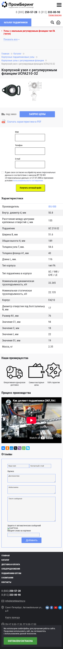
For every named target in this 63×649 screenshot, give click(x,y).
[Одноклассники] (7, 448)
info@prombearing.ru (15, 601)
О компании (7, 578)
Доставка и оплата (10, 564)
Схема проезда (55, 15)
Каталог (17, 53)
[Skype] (28, 448)
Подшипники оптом (11, 573)
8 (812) (49, 12)
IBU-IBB (52, 206)
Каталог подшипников (16, 22)
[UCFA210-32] (11, 91)
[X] (15, 448)
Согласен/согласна (20, 640)
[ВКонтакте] (3, 448)
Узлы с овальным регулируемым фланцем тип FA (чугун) (29, 32)
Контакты (6, 582)
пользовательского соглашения (28, 180)
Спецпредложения (10, 569)
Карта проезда (12, 617)
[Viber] (19, 448)
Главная (5, 53)
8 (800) (26, 12)
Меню (59, 5)
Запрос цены (37, 114)
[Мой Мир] (11, 448)
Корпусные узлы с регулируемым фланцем (22, 60)
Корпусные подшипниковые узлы (17, 57)
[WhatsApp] (23, 448)
